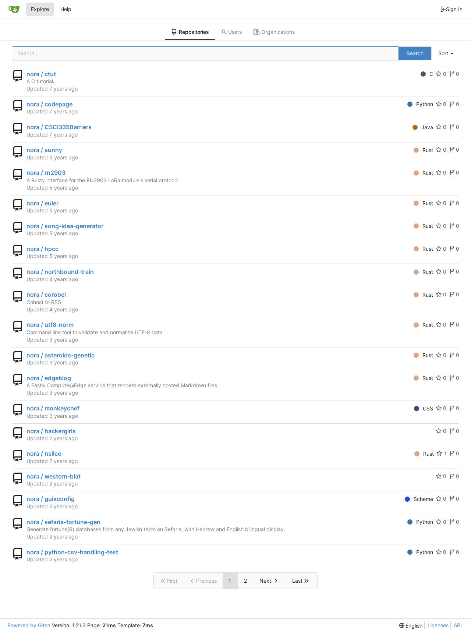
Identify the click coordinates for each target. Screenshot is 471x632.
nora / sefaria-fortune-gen (63, 522)
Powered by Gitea (28, 625)
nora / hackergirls (51, 431)
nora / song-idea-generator (64, 226)
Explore (40, 9)
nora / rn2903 (45, 172)
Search (415, 53)
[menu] (446, 53)
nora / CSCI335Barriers (59, 127)
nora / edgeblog (48, 378)
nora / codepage (49, 104)
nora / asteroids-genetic (60, 355)
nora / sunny (44, 149)
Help (65, 9)
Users (235, 32)
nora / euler (42, 203)
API (458, 625)
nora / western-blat (53, 476)
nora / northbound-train (60, 271)
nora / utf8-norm (50, 324)
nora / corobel (46, 294)
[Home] (14, 9)
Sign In (454, 9)
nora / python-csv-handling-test (72, 552)
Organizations (278, 32)
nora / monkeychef (52, 408)
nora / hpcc (42, 249)
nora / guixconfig (50, 498)
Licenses (438, 625)
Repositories (194, 32)
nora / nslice (43, 453)
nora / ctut (41, 74)
